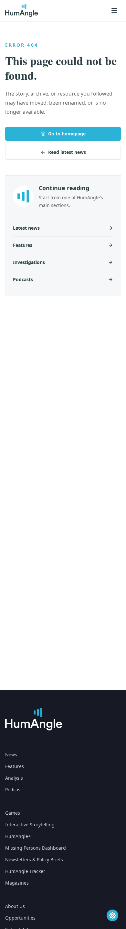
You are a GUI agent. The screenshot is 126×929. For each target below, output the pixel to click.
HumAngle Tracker (25, 871)
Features (14, 766)
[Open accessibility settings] (112, 915)
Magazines (17, 883)
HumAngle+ (18, 836)
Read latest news (67, 152)
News (11, 754)
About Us (15, 906)
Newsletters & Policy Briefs (34, 859)
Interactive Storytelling (30, 824)
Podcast (13, 789)
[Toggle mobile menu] (114, 10)
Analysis (14, 778)
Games (12, 813)
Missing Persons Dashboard (35, 848)
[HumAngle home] (33, 719)
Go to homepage (67, 134)
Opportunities (20, 918)
